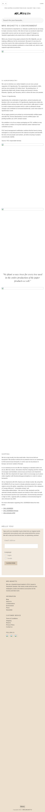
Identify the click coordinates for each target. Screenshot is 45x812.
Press (8, 608)
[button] (3, 13)
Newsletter (9, 610)
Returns (8, 623)
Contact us (9, 627)
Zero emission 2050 (9, 513)
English (9, 555)
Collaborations (10, 603)
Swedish (10, 558)
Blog (7, 599)
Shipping (8, 620)
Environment (10, 605)
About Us (9, 601)
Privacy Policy (10, 625)
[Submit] (41, 20)
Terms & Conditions (12, 618)
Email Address (9, 540)
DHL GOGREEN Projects (10, 510)
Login (41, 3)
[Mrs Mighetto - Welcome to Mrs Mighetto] (22, 13)
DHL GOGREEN (8, 508)
